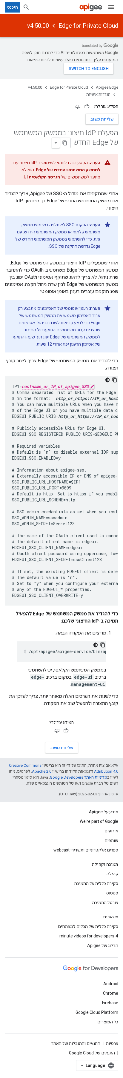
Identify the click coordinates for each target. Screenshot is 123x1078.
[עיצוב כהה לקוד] (107, 380)
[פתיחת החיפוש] (26, 7)
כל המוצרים (107, 1022)
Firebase (110, 1002)
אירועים (111, 830)
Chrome (110, 993)
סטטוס (112, 893)
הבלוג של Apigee (102, 945)
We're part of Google (99, 821)
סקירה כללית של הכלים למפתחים (88, 926)
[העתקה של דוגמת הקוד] (114, 380)
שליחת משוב (101, 119)
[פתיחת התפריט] (111, 7)
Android (110, 983)
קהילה (112, 873)
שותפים (111, 840)
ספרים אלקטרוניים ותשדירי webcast (85, 850)
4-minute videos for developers (88, 936)
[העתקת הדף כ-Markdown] (65, 143)
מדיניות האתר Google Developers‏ (78, 777)
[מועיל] (86, 106)
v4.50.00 (38, 25)
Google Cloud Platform (97, 1012)
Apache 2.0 (41, 771)
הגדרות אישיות (98, 94)
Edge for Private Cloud (88, 25)
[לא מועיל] (77, 106)
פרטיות (112, 1043)
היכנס (12, 7)
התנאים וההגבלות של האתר (75, 1043)
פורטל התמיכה (105, 902)
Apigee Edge (107, 87)
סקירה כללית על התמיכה (96, 883)
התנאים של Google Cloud (92, 1053)
